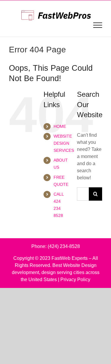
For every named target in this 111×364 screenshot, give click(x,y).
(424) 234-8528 (64, 246)
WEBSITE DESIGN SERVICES (64, 143)
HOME (60, 126)
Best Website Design (74, 265)
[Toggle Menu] (98, 25)
